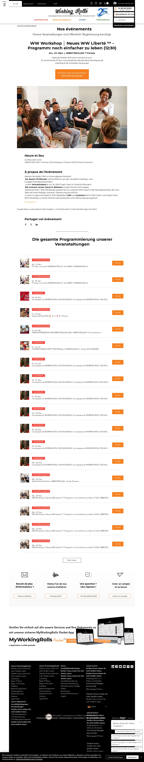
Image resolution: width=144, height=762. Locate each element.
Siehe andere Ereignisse (72, 76)
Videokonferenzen (17, 694)
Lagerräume (15, 699)
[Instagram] (132, 666)
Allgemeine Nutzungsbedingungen (47, 718)
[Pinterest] (128, 666)
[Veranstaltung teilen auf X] (31, 224)
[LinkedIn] (112, 666)
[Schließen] (141, 757)
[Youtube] (124, 666)
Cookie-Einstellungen (115, 757)
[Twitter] (120, 666)
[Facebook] (116, 666)
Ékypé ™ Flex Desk (18, 684)
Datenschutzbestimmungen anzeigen (29, 759)
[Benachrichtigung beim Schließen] (140, 722)
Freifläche (14, 686)
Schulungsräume (17, 691)
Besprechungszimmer (18, 689)
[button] (106, 3)
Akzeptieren (132, 757)
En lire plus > (30, 202)
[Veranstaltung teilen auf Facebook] (26, 224)
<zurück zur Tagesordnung (26, 26)
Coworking (15, 679)
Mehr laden (71, 560)
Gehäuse (14, 696)
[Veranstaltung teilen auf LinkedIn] (37, 224)
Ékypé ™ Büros (16, 681)
